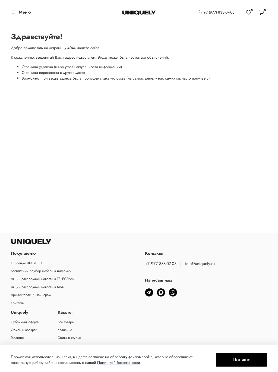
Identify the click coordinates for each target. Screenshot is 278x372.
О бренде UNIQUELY (27, 263)
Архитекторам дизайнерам (31, 294)
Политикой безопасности (118, 362)
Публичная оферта (25, 322)
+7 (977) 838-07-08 (218, 12)
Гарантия (17, 337)
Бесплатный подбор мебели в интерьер (41, 271)
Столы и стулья (69, 337)
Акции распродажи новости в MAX (37, 287)
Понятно (242, 359)
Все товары (66, 322)
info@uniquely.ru (200, 264)
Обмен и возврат (24, 329)
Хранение (65, 329)
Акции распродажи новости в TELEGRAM (42, 278)
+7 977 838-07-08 (160, 264)
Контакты (17, 303)
